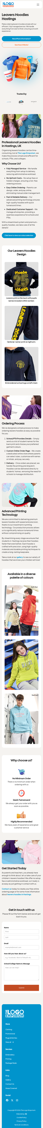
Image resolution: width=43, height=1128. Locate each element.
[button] (38, 4)
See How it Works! (21, 45)
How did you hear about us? (19, 953)
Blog (7, 1076)
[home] (8, 4)
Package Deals (11, 1063)
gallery (20, 557)
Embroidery (10, 1055)
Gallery (8, 1080)
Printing (8, 1059)
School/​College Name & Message (21, 964)
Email (10, 943)
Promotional (10, 1034)
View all (10, 1042)
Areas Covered (11, 1088)
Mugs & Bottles (11, 1038)
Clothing (9, 1029)
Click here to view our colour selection (19, 235)
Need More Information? (21, 39)
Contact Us (10, 1084)
